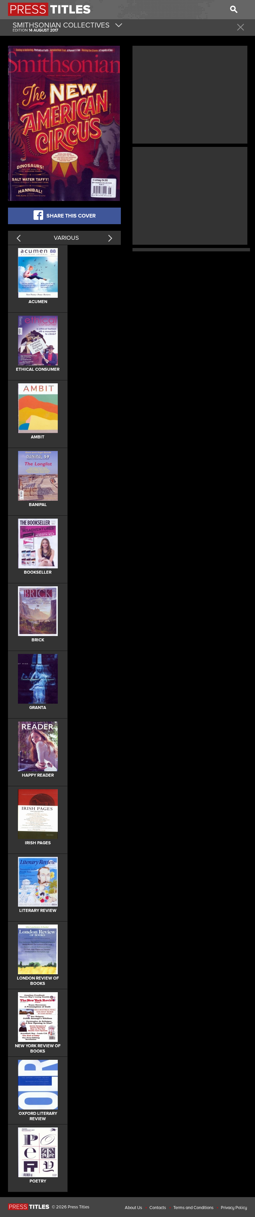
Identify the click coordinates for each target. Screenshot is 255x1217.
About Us (133, 1207)
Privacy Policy (234, 1207)
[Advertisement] (190, 93)
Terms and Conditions (193, 1207)
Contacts (157, 1207)
